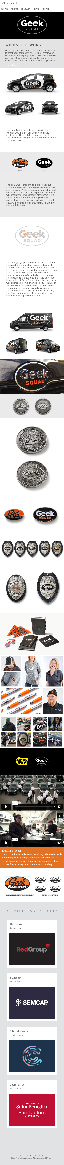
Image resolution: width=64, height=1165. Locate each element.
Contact (25, 9)
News (36, 9)
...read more (12, 65)
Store (45, 9)
